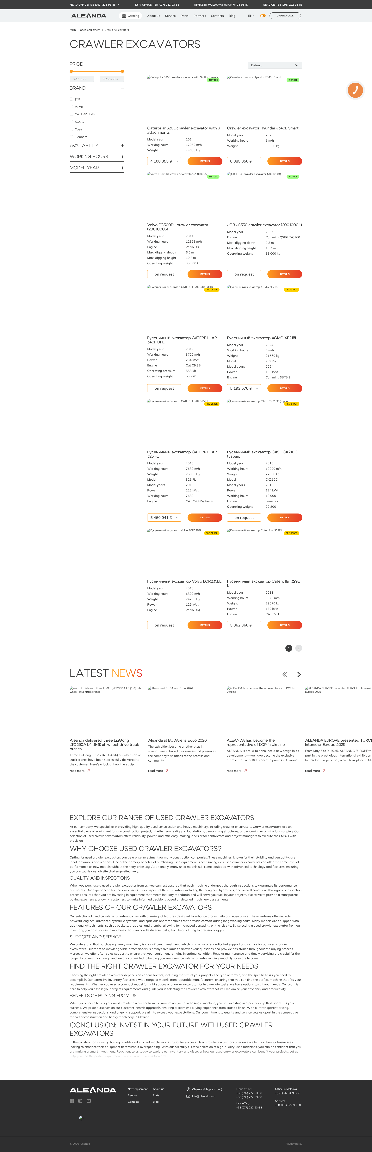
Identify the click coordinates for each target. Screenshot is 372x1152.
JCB (77, 99)
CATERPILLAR (85, 114)
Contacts (217, 16)
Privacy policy (294, 1143)
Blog (232, 16)
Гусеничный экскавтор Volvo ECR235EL (184, 581)
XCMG (79, 122)
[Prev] (284, 674)
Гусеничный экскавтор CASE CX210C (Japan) (262, 454)
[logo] (88, 15)
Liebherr (81, 137)
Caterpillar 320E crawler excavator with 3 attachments (183, 130)
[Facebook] (72, 1101)
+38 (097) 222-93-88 (102, 4)
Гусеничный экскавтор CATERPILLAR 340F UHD (182, 340)
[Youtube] (89, 1101)
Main (73, 30)
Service (170, 16)
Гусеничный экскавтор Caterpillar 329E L (263, 583)
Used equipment (90, 30)
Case (78, 129)
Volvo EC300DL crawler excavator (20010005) (177, 227)
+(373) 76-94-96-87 (236, 4)
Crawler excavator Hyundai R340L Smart (263, 128)
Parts (185, 16)
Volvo (79, 107)
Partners (200, 16)
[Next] (298, 674)
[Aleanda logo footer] (93, 1090)
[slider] (71, 71)
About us (153, 16)
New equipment (138, 1089)
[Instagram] (80, 1101)
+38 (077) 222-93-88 (166, 4)
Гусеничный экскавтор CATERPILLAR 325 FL (182, 454)
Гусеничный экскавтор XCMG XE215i (261, 338)
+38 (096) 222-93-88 (289, 4)
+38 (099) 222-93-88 (249, 1097)
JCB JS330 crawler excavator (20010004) (264, 225)
